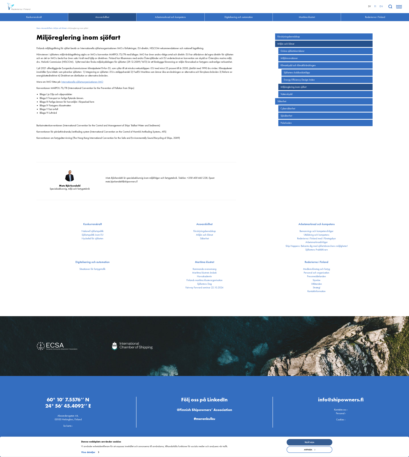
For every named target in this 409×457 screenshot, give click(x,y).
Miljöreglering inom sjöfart (293, 87)
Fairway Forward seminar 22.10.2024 (204, 287)
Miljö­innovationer (289, 58)
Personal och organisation (316, 272)
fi (375, 6)
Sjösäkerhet (286, 115)
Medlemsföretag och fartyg (316, 269)
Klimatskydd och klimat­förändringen (298, 65)
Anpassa (308, 449)
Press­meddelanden (316, 276)
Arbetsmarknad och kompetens (316, 224)
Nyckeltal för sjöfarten (92, 238)
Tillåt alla (309, 442)
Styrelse (316, 280)
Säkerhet (281, 101)
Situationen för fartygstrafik (92, 269)
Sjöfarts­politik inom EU (92, 235)
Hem (38, 28)
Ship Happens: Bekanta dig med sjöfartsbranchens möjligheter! (317, 246)
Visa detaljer (88, 452)
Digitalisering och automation (92, 262)
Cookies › (341, 419)
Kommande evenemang (204, 269)
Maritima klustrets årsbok (204, 272)
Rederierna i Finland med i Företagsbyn (316, 238)
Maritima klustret (204, 262)
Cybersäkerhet (288, 108)
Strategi (316, 287)
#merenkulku (204, 418)
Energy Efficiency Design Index (299, 79)
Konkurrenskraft (92, 224)
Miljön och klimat (59, 28)
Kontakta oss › (341, 409)
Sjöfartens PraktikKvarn (316, 249)
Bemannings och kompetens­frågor (316, 231)
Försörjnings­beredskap (288, 36)
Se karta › (68, 425)
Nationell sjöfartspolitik (92, 231)
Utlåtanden (316, 284)
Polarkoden (286, 123)
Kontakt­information (316, 291)
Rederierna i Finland (316, 262)
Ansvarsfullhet (46, 28)
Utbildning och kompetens (316, 235)
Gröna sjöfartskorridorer (293, 51)
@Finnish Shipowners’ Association (204, 409)
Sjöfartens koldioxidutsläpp (297, 72)
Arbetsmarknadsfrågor (316, 242)
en (381, 6)
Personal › (341, 413)
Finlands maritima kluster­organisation (204, 280)
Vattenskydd (286, 94)
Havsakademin (204, 276)
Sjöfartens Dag (204, 284)
